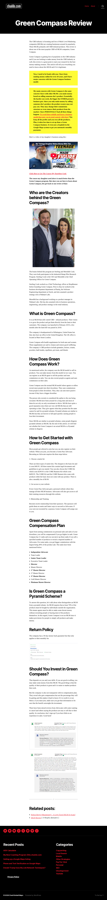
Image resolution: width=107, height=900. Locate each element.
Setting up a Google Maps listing (16, 859)
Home (87, 6)
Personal (59, 865)
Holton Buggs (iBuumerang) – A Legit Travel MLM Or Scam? (53, 815)
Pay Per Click (61, 862)
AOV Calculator (9, 850)
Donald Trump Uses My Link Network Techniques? (24, 868)
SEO (58, 868)
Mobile (59, 856)
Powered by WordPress (33, 895)
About (93, 6)
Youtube (59, 874)
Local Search (61, 853)
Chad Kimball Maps (16, 895)
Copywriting (61, 850)
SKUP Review (36, 818)
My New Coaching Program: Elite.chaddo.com (22, 855)
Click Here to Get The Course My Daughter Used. (48, 174)
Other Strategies (63, 859)
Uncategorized (62, 871)
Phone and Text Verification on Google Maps (21, 863)
